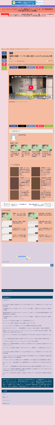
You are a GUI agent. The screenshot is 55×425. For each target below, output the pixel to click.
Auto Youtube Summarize (21, 101)
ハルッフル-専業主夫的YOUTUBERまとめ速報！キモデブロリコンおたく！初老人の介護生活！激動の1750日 (26, 338)
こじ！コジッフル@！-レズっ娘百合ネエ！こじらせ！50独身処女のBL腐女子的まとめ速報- (22, 325)
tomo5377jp (50, 60)
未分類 (12, 164)
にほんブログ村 (5, 261)
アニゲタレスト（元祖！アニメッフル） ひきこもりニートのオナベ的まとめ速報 (20, 341)
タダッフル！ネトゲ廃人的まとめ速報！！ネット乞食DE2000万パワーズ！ (19, 320)
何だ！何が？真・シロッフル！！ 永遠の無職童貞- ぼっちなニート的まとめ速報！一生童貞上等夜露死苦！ (26, 328)
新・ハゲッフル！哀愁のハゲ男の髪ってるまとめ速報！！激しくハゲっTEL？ (19, 323)
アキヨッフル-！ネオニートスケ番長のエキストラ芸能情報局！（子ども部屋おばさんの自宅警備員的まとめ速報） (27, 359)
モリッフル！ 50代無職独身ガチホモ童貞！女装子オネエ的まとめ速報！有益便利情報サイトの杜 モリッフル (27, 366)
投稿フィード (5, 397)
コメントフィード (6, 400)
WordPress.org (6, 403)
